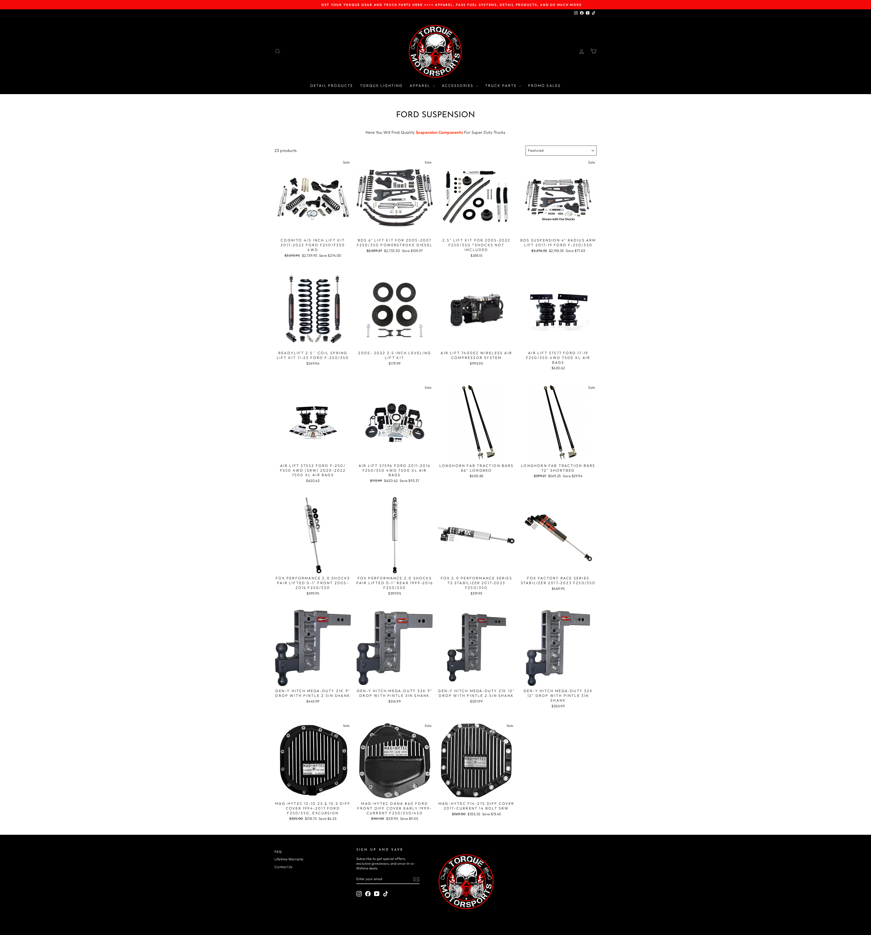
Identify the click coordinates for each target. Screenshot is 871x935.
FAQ (277, 852)
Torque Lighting (381, 85)
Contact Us (283, 867)
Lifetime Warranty (289, 859)
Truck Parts (501, 85)
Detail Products (331, 85)
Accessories (458, 85)
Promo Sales (544, 85)
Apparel (421, 85)
